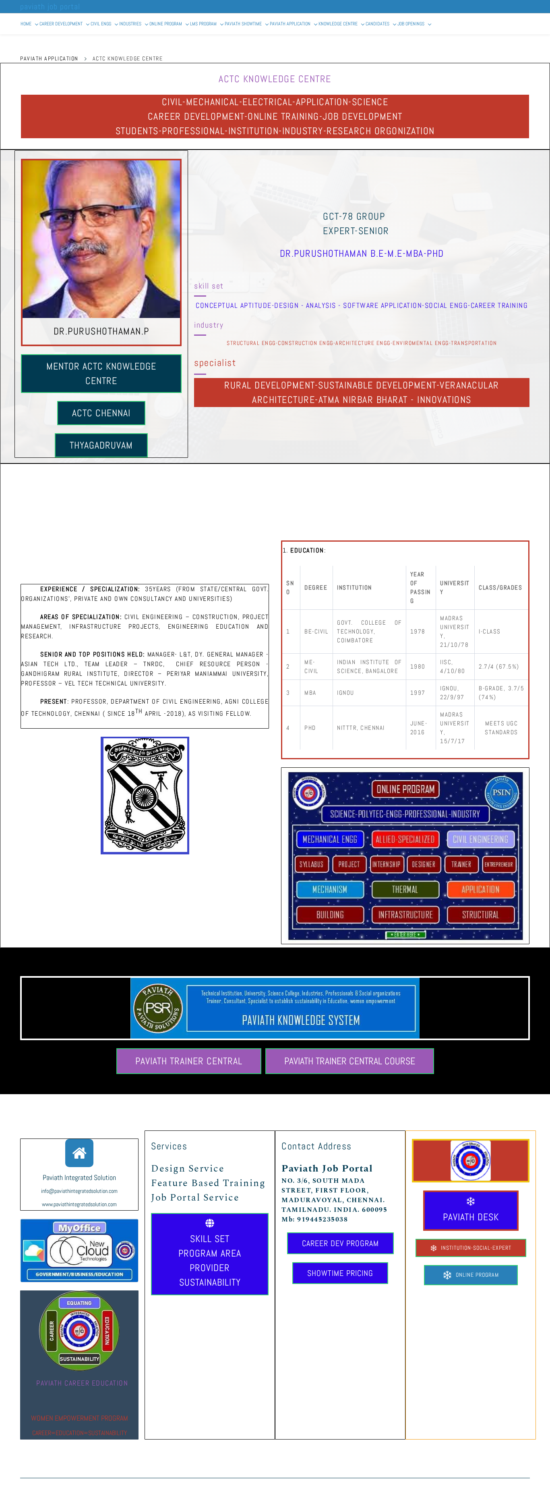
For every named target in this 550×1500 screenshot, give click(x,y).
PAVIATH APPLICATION (49, 58)
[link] (471, 1144)
